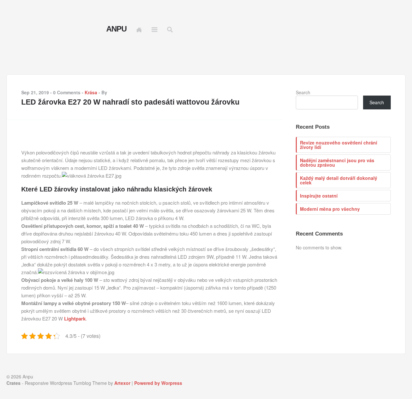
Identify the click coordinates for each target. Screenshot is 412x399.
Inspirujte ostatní (319, 195)
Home (139, 29)
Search (303, 92)
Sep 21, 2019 (35, 92)
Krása (91, 92)
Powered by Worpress (158, 383)
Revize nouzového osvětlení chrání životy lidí (338, 144)
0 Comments (66, 92)
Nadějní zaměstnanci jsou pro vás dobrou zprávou (337, 162)
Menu (154, 29)
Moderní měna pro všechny (330, 209)
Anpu (116, 29)
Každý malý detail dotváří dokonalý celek (338, 180)
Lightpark (75, 318)
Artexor (122, 383)
